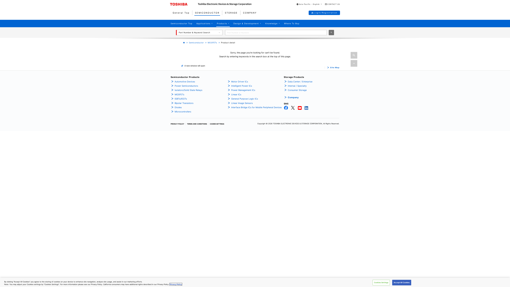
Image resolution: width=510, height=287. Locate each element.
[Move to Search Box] (354, 55)
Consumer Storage (297, 90)
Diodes (178, 107)
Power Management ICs (243, 90)
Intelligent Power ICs (241, 86)
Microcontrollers (183, 111)
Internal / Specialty (297, 86)
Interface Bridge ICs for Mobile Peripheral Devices (256, 107)
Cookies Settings (381, 282)
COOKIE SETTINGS (217, 124)
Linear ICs (236, 94)
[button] (309, 4)
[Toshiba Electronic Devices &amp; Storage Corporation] (224, 4)
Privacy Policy (176, 284)
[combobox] (276, 32)
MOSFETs (212, 42)
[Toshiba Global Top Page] (184, 4)
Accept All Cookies (402, 282)
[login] (353, 47)
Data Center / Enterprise (300, 81)
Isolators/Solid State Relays (188, 90)
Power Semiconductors (186, 86)
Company (293, 97)
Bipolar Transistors (184, 103)
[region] (255, 282)
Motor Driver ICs (239, 81)
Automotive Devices (185, 81)
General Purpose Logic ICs (244, 98)
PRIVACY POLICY (177, 124)
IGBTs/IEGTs (181, 98)
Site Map (334, 68)
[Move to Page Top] (354, 63)
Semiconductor (196, 42)
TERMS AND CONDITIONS (197, 124)
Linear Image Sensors (242, 103)
